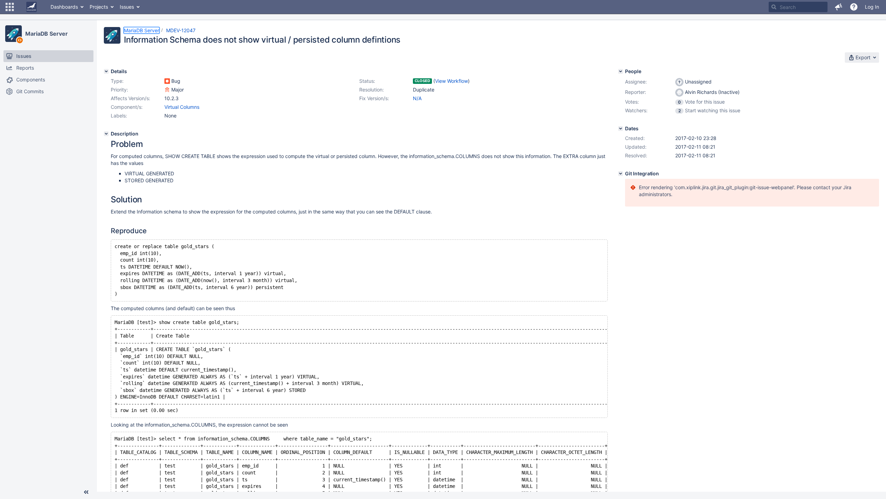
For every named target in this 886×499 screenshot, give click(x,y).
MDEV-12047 (181, 30)
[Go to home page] (31, 7)
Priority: (119, 90)
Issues (127, 7)
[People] (620, 71)
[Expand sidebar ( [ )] (86, 492)
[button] (9, 7)
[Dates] (620, 128)
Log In (872, 7)
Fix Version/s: (374, 98)
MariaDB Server (46, 33)
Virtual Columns (181, 107)
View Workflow (451, 81)
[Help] (853, 7)
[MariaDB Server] (13, 33)
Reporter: (635, 92)
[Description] (106, 133)
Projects (99, 7)
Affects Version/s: (130, 98)
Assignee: (636, 82)
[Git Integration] (620, 173)
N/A (417, 98)
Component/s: (127, 107)
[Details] (106, 71)
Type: (117, 81)
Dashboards (64, 7)
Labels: (119, 116)
